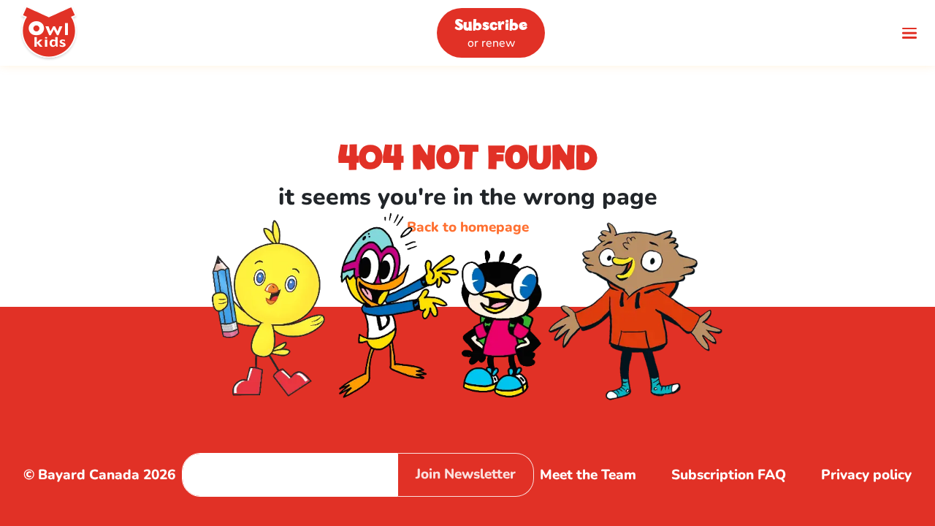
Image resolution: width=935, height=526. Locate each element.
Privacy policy (866, 474)
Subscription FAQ (728, 474)
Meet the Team (588, 474)
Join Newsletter (466, 474)
